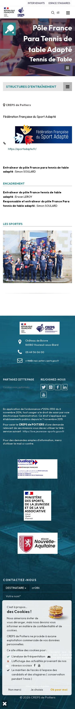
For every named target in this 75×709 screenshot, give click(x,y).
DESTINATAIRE (15, 588)
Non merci (15, 689)
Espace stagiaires (59, 3)
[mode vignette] (68, 68)
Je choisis (37, 689)
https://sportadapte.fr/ (22, 149)
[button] (5, 703)
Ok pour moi (59, 689)
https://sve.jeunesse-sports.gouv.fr (43, 431)
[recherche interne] (53, 13)
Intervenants (36, 3)
